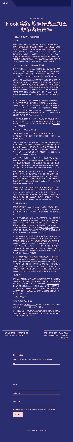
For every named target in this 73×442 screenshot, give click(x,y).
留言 (14, 363)
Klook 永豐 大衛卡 (50, 47)
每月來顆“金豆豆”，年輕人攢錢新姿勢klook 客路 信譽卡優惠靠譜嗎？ (16, 334)
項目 (42, 18)
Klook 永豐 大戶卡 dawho (30, 74)
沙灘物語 (5, 3)
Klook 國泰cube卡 (23, 65)
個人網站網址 (16, 401)
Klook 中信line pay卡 (30, 69)
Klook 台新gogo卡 (44, 54)
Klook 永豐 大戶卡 (47, 228)
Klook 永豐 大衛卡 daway (21, 248)
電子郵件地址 (17, 393)
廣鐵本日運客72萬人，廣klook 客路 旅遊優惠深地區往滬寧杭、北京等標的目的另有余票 (56, 335)
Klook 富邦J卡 (48, 52)
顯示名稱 (15, 384)
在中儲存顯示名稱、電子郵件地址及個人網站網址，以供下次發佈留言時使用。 (36, 409)
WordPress (43, 430)
